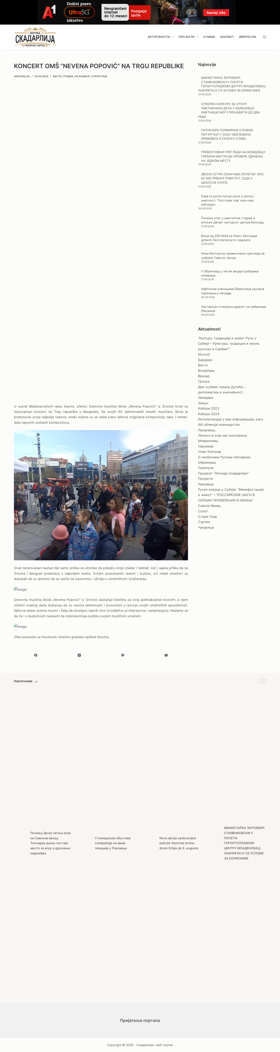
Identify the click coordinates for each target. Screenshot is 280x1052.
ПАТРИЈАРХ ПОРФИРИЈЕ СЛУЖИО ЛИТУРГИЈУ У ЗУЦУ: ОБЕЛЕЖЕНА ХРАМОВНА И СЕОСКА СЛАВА (227, 134)
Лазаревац (206, 430)
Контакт (227, 37)
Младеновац (208, 441)
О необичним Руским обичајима (224, 457)
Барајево (205, 360)
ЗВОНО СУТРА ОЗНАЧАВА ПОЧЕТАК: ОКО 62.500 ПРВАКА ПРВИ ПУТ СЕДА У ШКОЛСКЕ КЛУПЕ (232, 178)
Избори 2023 (208, 408)
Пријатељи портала (140, 1020)
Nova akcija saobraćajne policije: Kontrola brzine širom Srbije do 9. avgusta (178, 843)
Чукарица (206, 527)
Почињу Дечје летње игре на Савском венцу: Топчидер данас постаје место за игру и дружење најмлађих (50, 843)
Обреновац (207, 462)
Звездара (205, 397)
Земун (203, 403)
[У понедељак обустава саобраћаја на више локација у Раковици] (85, 843)
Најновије (82, 76)
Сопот (203, 511)
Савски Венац (209, 506)
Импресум (247, 37)
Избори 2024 (208, 414)
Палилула (205, 468)
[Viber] (123, 655)
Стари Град (99, 76)
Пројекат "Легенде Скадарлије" (223, 473)
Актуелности (159, 37)
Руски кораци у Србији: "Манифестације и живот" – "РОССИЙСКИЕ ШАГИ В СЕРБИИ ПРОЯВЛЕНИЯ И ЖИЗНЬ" (231, 494)
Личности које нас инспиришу (222, 435)
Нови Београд (209, 452)
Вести (57, 76)
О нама (209, 37)
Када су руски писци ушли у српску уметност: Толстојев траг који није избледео (227, 200)
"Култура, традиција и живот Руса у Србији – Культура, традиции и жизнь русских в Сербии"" (229, 343)
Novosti (204, 354)
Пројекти (186, 37)
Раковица (206, 484)
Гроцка (68, 76)
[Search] (264, 37)
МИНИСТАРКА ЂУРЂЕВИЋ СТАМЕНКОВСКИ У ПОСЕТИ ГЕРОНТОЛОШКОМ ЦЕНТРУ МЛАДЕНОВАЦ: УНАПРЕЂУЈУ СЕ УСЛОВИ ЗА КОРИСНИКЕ (244, 843)
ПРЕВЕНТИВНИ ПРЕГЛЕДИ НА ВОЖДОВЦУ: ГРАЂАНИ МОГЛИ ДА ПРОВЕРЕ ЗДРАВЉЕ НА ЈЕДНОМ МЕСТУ (233, 156)
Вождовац (206, 370)
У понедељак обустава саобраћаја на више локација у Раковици (113, 843)
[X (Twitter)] (79, 655)
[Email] (166, 655)
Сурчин (204, 522)
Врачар (204, 376)
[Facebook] (36, 655)
